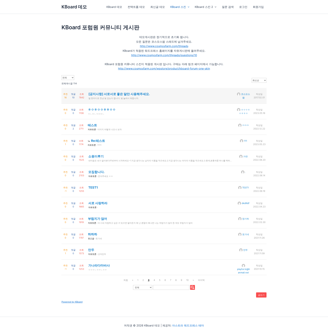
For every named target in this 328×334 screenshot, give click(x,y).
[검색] (192, 287)
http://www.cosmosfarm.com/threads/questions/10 (164, 55)
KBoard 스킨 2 (204, 7)
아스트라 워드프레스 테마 (188, 325)
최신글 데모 (157, 7)
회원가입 (258, 7)
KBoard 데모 (74, 6)
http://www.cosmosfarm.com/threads (164, 46)
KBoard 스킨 (178, 7)
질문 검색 (228, 7)
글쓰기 (261, 295)
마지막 (201, 280)
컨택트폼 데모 (136, 7)
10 (187, 280)
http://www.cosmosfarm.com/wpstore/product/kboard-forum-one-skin (164, 68)
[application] (187, 7)
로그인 (243, 7)
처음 (126, 280)
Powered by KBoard (72, 301)
